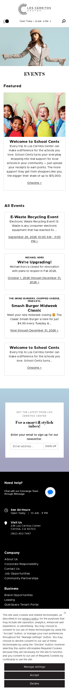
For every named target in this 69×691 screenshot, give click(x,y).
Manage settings (34, 667)
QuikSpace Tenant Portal (21, 604)
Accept (34, 675)
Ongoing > (34, 182)
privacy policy (30, 619)
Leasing (9, 599)
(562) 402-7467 (21, 533)
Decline (34, 683)
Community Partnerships (21, 578)
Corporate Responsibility (21, 564)
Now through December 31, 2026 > (34, 330)
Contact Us (11, 568)
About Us (11, 559)
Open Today (26, 21)
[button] (6, 21)
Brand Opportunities (18, 595)
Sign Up (50, 446)
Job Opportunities (17, 573)
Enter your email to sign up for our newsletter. (34, 436)
